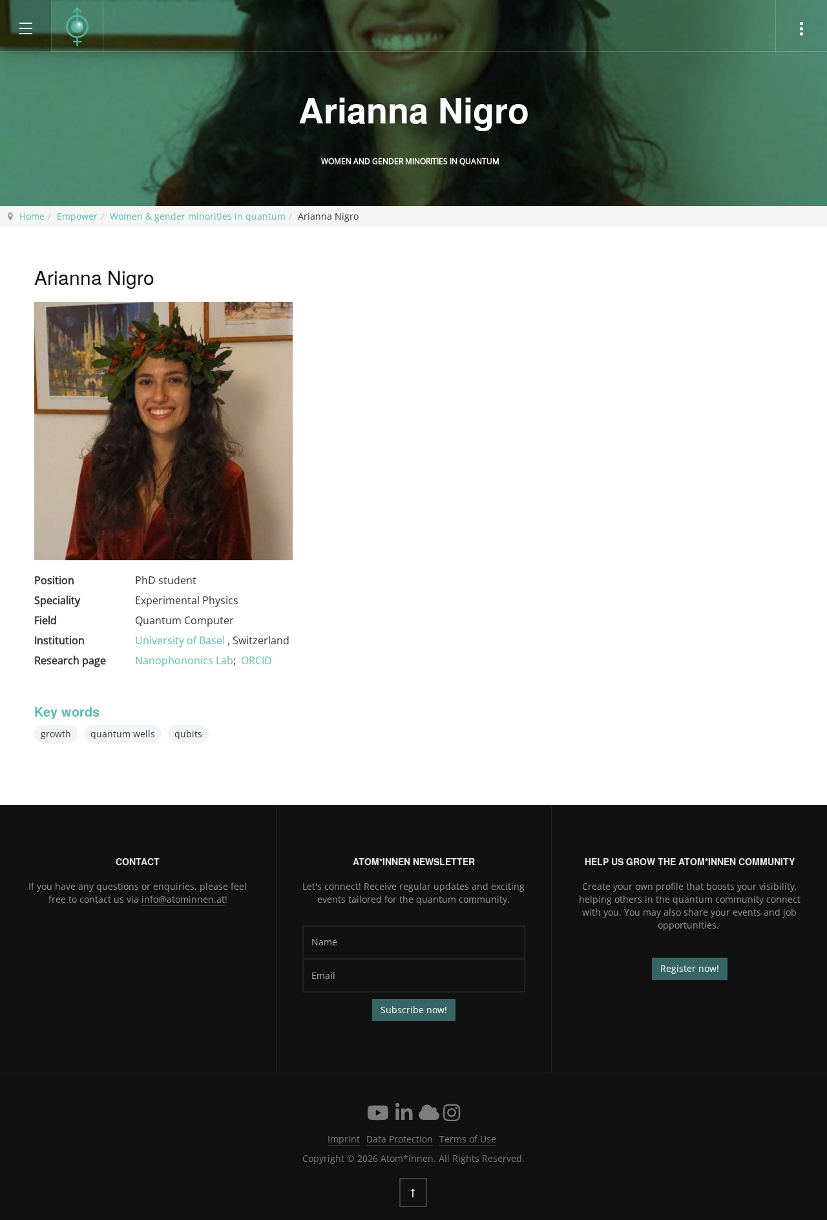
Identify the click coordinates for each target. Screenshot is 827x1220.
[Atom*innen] (77, 26)
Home (32, 216)
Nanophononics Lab (184, 660)
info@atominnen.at (183, 899)
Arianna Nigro (413, 109)
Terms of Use (467, 1139)
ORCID (256, 660)
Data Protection (399, 1139)
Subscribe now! (414, 1010)
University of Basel (181, 640)
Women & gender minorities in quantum (198, 216)
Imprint (344, 1139)
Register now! (689, 968)
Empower (77, 216)
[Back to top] (413, 1192)
